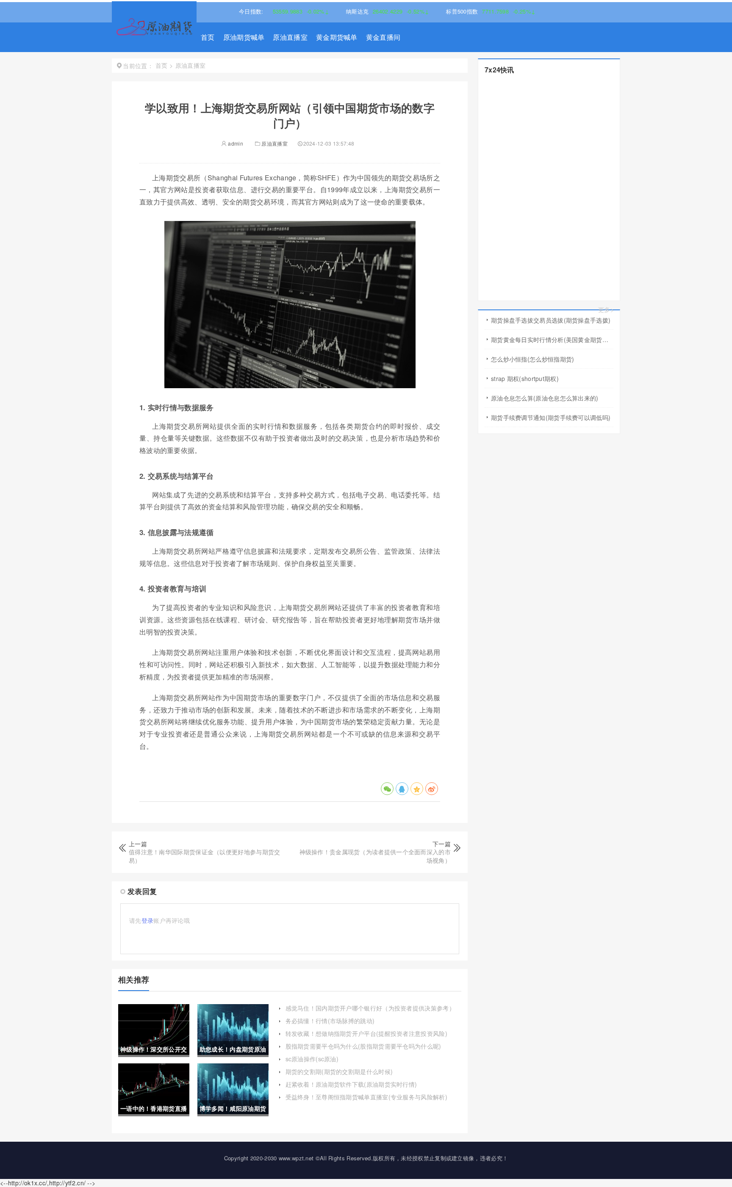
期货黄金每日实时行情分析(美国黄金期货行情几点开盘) (552, 339)
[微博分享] (431, 788)
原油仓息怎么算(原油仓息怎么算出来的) (545, 398)
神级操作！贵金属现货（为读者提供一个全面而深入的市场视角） (375, 855)
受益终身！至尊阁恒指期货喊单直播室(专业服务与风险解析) (366, 1097)
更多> (606, 310)
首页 (208, 37)
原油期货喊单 (244, 37)
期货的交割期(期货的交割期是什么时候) (339, 1071)
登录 (147, 920)
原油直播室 (290, 37)
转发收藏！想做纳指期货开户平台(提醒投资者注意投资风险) (366, 1033)
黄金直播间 (383, 37)
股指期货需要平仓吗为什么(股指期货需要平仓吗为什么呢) (363, 1046)
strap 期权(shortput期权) (525, 378)
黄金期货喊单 (337, 37)
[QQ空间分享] (416, 788)
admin (235, 143)
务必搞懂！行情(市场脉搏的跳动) (330, 1020)
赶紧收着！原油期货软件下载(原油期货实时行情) (351, 1084)
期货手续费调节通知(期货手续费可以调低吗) (550, 417)
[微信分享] (387, 788)
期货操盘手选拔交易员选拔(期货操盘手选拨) (550, 320)
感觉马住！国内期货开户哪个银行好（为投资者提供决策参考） (370, 1008)
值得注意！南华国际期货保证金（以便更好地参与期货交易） (204, 855)
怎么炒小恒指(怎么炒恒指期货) (532, 359)
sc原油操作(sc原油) (312, 1058)
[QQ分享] (402, 788)
